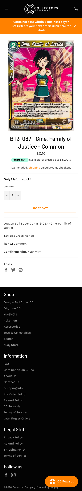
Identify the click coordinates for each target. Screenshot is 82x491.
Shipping (34, 167)
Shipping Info (13, 388)
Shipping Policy (14, 449)
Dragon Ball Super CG (19, 302)
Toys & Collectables (17, 332)
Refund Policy (13, 400)
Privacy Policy (13, 437)
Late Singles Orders (17, 418)
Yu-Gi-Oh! (10, 314)
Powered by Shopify (47, 487)
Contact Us (11, 382)
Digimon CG (12, 308)
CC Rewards (12, 406)
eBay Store (11, 345)
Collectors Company (24, 487)
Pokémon (10, 320)
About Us (10, 376)
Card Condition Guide (19, 370)
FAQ (6, 364)
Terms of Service (15, 412)
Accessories (12, 326)
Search (9, 338)
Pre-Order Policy (15, 394)
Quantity (9, 186)
